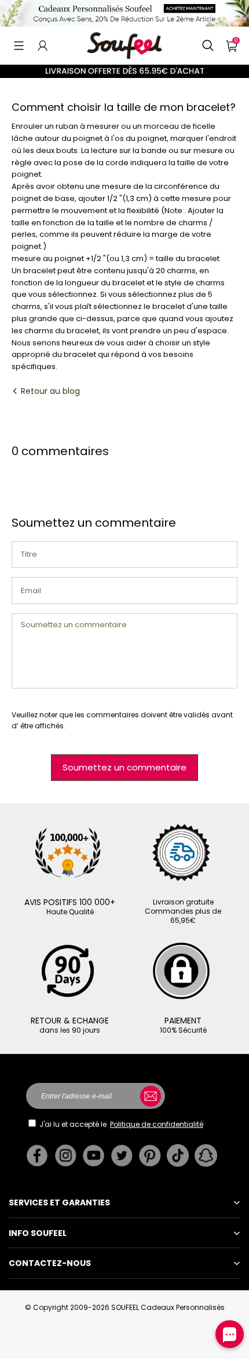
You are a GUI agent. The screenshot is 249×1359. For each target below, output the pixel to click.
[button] (19, 46)
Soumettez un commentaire (124, 767)
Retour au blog (49, 391)
